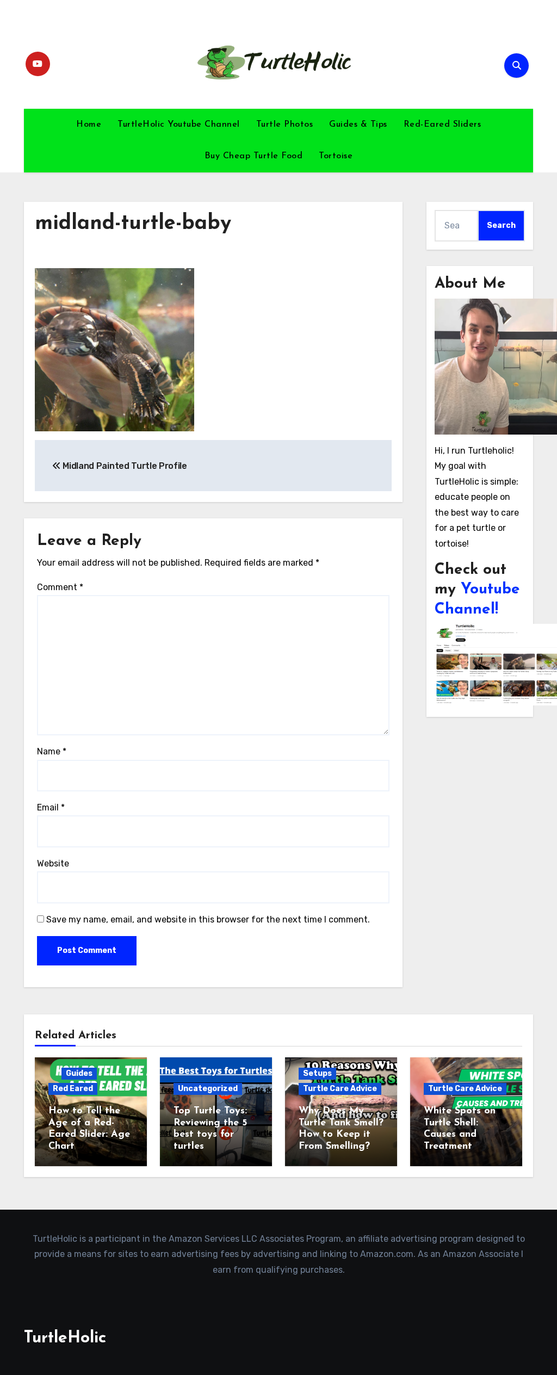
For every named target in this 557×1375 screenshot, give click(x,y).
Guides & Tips (358, 124)
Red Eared (73, 1088)
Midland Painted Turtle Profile (124, 466)
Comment (60, 587)
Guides (79, 1073)
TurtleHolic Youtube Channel (178, 124)
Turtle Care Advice (340, 1088)
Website (53, 863)
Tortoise (335, 156)
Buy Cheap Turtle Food (254, 156)
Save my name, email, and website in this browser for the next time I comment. (208, 919)
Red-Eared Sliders (442, 124)
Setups (317, 1073)
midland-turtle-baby (133, 223)
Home (88, 124)
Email (51, 807)
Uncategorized (208, 1088)
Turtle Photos (284, 124)
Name (51, 751)
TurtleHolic (65, 1338)
